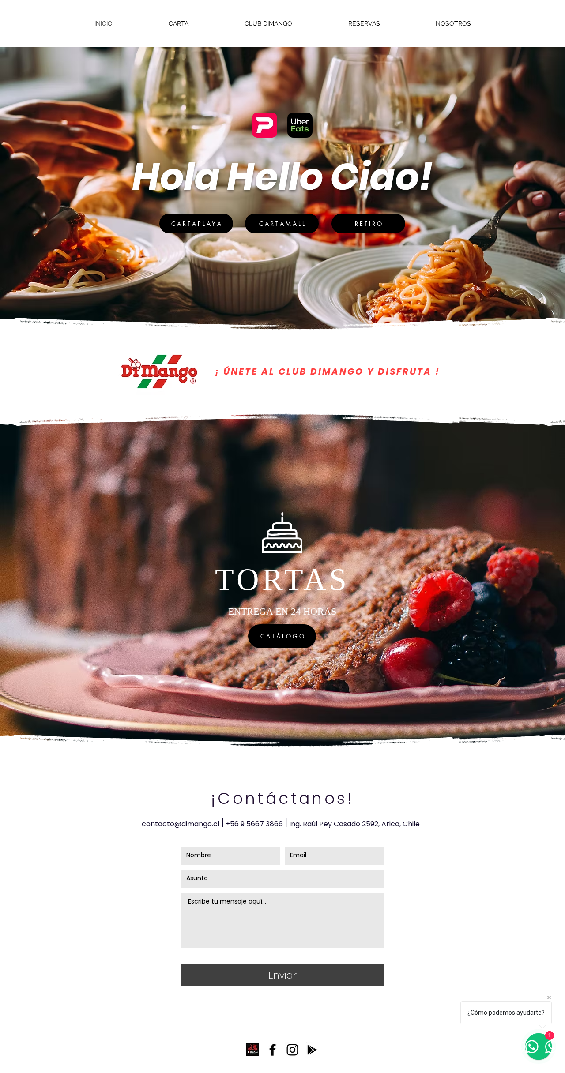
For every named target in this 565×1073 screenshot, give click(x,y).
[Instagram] (292, 1050)
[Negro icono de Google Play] (312, 1050)
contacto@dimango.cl (180, 824)
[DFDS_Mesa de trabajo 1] (252, 1050)
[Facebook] (272, 1050)
